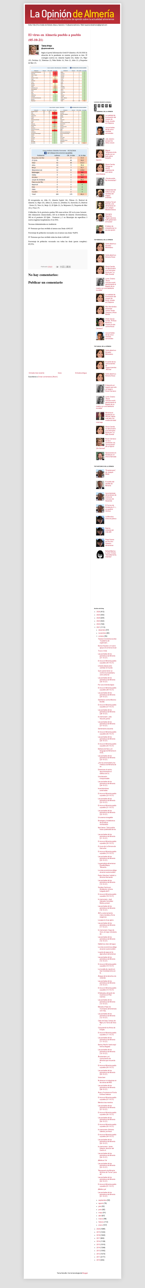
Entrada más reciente (36, 373)
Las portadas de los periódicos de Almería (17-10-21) (106, 925)
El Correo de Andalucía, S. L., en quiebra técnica (110, 508)
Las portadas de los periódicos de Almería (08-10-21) (106, 1087)
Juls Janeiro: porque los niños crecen (109, 141)
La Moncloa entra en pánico (110, 518)
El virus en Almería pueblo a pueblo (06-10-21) (107, 1113)
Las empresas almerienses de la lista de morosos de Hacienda (110, 497)
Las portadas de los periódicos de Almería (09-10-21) (106, 1072)
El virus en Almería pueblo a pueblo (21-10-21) (107, 806)
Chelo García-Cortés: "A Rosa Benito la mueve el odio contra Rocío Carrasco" (106, 323)
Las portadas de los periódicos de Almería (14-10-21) (106, 983)
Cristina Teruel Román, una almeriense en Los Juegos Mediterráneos (110, 206)
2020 (98, 1229)
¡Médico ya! (102, 1189)
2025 (98, 615)
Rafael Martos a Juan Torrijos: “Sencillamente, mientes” (111, 554)
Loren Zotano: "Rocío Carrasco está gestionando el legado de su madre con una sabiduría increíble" (106, 284)
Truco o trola (102, 651)
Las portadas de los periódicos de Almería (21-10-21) (106, 836)
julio (100, 1206)
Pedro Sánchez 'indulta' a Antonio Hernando (107, 876)
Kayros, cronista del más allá (109, 530)
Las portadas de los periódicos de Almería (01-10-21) (106, 1194)
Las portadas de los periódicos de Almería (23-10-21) (106, 800)
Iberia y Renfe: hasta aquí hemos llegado (107, 1045)
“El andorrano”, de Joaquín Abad (110, 472)
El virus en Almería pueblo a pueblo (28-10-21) (107, 689)
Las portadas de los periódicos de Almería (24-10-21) (106, 783)
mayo (100, 1213)
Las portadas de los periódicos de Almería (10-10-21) (106, 1051)
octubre (101, 636)
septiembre (102, 1200)
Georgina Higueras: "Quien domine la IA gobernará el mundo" (110, 218)
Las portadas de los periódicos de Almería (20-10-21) (106, 858)
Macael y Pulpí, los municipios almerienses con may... (107, 1009)
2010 (98, 1260)
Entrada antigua (81, 373)
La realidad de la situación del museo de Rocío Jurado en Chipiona (110, 119)
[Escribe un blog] (63, 267)
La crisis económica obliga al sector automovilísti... (107, 871)
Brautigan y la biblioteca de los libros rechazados (106, 822)
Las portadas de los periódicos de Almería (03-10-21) (106, 1165)
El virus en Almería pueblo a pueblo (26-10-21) (107, 733)
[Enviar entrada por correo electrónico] (57, 267)
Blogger (85, 1273)
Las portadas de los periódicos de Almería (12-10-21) (106, 1016)
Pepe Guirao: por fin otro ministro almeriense (109, 542)
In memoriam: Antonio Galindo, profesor (106, 1130)
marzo (101, 1219)
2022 (98, 624)
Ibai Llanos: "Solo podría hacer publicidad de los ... (107, 829)
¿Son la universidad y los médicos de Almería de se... (107, 765)
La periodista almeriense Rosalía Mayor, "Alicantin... (107, 865)
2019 (98, 1232)
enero (100, 1225)
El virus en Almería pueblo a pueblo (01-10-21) (107, 1185)
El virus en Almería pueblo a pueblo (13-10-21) (107, 989)
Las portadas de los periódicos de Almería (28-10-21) (106, 712)
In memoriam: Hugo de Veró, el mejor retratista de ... (107, 932)
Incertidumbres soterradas (103, 789)
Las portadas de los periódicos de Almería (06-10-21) (106, 1119)
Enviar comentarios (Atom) (48, 377)
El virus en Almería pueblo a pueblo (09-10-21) (107, 1066)
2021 (98, 627)
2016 (98, 1241)
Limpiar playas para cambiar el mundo (105, 667)
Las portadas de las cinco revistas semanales (110, 130)
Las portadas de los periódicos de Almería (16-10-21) (106, 939)
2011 (98, 1257)
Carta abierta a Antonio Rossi (110, 256)
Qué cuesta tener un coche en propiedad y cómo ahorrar (106, 673)
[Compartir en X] (65, 267)
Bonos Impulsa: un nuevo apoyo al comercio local (107, 647)
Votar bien (101, 1077)
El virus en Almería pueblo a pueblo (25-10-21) (107, 745)
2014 (98, 1247)
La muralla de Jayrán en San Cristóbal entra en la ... (107, 971)
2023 (98, 621)
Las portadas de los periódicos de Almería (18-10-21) (106, 908)
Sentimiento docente (105, 729)
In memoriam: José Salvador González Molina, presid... (105, 901)
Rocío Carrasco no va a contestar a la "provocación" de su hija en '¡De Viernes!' (106, 443)
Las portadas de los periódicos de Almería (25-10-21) (106, 758)
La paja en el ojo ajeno (106, 920)
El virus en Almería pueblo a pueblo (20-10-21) (107, 842)
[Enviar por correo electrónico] (61, 267)
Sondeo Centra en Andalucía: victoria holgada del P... (105, 889)
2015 (98, 1244)
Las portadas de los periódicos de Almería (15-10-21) (106, 959)
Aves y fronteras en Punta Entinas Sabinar (107, 1093)
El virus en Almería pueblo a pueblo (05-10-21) (107, 1125)
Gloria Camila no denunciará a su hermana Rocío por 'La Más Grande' (110, 270)
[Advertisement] (57, 353)
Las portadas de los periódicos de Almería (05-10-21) (106, 1141)
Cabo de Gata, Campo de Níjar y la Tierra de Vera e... (107, 1023)
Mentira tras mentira (105, 1102)
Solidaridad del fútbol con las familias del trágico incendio (110, 193)
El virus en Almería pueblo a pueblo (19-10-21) (107, 852)
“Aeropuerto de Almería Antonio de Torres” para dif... (107, 1172)
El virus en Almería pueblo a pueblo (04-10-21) (107, 1135)
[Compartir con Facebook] (67, 267)
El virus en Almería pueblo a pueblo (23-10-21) (107, 794)
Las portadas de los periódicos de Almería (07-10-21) (106, 1107)
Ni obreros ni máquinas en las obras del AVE (107, 1081)
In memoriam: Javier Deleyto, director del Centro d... (106, 1148)
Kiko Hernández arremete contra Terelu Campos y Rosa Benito (111, 310)
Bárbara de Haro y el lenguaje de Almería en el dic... (107, 751)
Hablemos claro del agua (107, 944)
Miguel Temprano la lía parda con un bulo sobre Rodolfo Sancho (106, 155)
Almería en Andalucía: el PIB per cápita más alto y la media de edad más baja (106, 417)
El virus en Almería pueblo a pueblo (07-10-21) (107, 1098)
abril (100, 1216)
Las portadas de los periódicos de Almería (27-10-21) (106, 724)
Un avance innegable (105, 817)
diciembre (102, 630)
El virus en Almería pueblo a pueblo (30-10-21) (107, 662)
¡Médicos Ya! (102, 1160)
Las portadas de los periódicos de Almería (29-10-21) (106, 695)
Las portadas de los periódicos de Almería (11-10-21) (106, 1039)
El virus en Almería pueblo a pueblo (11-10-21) (107, 1034)
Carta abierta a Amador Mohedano (110, 245)
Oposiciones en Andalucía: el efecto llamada (110, 455)
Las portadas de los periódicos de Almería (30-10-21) (106, 680)
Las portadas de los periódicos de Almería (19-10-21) (106, 882)
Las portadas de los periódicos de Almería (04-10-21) (106, 1155)
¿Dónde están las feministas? (110, 179)
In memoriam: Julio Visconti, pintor (105, 718)
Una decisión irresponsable (103, 777)
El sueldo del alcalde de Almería (109, 484)
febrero (101, 1222)
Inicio (60, 373)
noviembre (102, 633)
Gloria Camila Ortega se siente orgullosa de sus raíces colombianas (105, 169)
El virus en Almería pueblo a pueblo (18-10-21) (107, 895)
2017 (98, 1238)
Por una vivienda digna (106, 685)
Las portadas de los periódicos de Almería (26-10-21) (106, 739)
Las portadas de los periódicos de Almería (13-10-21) (106, 1002)
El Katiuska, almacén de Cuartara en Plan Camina (106, 995)
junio (100, 1209)
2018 (98, 1235)
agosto (101, 1203)
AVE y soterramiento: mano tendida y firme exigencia (106, 915)
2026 (98, 612)
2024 (98, 618)
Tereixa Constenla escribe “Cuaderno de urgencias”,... (107, 641)
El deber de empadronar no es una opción (110, 228)
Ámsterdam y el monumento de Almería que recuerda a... (106, 1059)
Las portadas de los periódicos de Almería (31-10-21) (106, 656)
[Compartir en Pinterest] (70, 267)
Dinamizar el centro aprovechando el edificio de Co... (105, 771)
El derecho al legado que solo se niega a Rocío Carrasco (111, 388)
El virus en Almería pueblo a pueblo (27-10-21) (107, 706)
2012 (98, 1254)
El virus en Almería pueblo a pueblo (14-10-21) (107, 965)
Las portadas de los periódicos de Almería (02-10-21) (106, 1179)
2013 (98, 1251)
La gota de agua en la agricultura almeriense (107, 953)
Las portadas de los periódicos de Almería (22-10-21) (106, 812)
